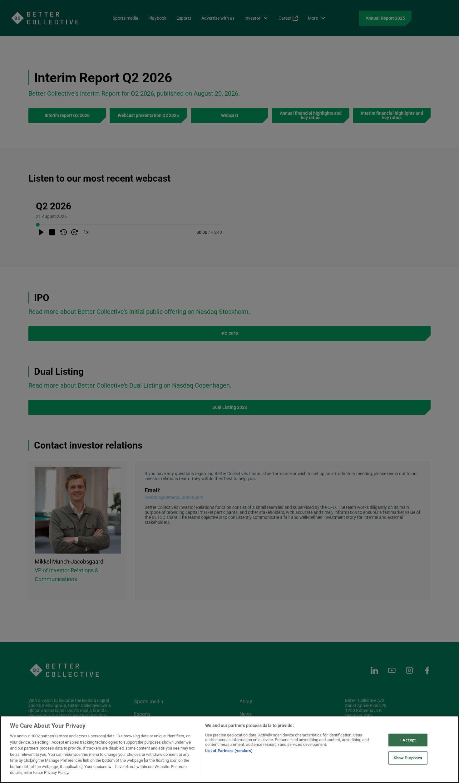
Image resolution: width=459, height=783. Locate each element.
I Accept (408, 740)
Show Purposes (408, 757)
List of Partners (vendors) (229, 750)
